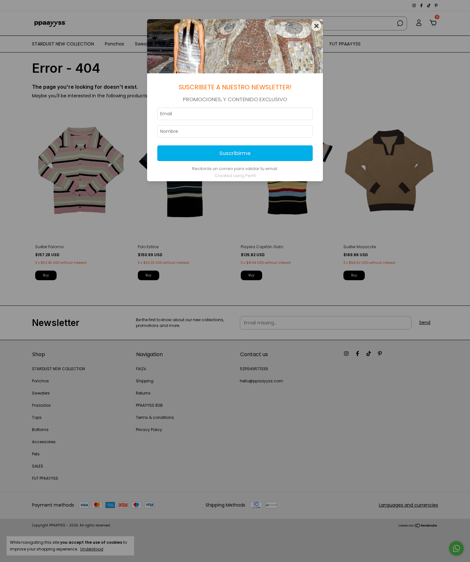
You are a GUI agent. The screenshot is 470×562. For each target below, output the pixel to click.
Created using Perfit (235, 175)
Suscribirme (235, 153)
